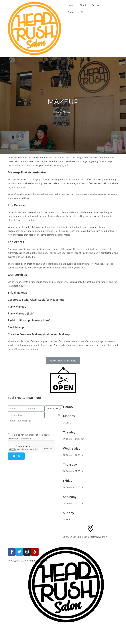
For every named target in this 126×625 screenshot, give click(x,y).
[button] (63, 360)
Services (96, 5)
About (83, 5)
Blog (83, 12)
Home (71, 5)
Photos (71, 12)
